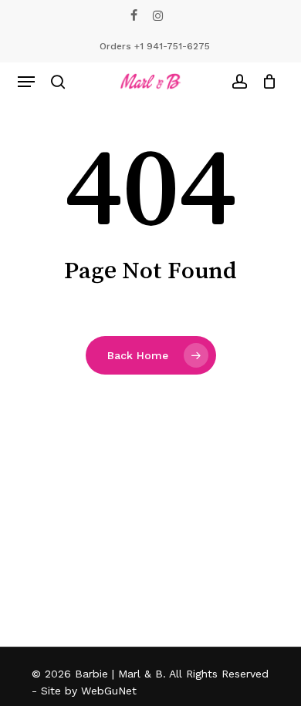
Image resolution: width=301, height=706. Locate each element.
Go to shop (239, 339)
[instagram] (158, 15)
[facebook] (133, 15)
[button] (26, 81)
